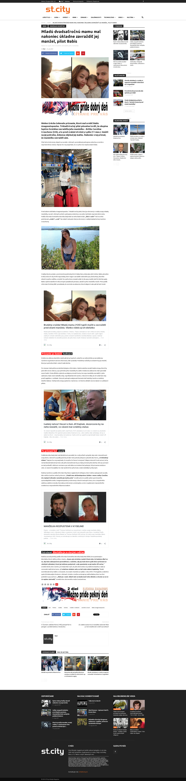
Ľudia (56, 17)
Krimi (74, 17)
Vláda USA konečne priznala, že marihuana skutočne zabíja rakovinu (120, 713)
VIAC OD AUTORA (62, 652)
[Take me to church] (82, 703)
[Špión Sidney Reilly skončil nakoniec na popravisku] (120, 35)
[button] (142, 17)
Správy (65, 17)
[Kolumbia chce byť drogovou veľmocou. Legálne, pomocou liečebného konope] (82, 722)
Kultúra (130, 17)
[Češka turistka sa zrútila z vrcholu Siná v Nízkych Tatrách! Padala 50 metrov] (137, 130)
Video (120, 17)
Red (44, 49)
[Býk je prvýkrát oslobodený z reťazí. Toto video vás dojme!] (137, 723)
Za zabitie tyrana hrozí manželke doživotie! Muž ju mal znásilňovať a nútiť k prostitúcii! (94, 626)
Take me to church (94, 701)
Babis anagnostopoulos (98, 607)
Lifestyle (46, 17)
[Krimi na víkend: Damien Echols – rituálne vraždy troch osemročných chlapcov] (120, 723)
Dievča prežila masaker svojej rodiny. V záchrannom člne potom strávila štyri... (62, 724)
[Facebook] (143, 1)
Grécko (66, 607)
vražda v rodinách (74, 607)
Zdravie (84, 17)
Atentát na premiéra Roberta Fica (50, 672)
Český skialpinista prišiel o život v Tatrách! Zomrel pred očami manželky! (134, 102)
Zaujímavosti (96, 17)
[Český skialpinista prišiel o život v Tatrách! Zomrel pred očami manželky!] (118, 102)
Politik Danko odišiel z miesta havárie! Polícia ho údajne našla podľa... (137, 156)
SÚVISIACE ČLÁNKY (48, 652)
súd (49, 607)
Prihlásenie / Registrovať (93, 1)
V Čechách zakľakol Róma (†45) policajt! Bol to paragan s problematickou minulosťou (56, 626)
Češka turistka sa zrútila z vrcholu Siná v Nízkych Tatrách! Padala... (137, 138)
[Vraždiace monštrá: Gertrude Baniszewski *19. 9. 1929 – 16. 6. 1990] (137, 705)
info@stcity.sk (83, 772)
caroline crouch (85, 607)
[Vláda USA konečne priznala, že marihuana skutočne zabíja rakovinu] (120, 705)
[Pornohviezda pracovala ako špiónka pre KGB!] (118, 93)
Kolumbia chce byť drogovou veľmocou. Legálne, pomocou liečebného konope (98, 721)
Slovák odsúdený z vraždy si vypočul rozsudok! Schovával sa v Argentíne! (134, 82)
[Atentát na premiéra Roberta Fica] (51, 663)
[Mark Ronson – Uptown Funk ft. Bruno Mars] (82, 712)
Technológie (109, 17)
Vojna (115, 152)
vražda (60, 607)
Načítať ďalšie (128, 111)
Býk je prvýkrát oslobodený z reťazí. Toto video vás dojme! (137, 731)
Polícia (54, 607)
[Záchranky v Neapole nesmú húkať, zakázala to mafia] (137, 55)
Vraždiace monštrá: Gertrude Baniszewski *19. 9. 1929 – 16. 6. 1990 (137, 713)
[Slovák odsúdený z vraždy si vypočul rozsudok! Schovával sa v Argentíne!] (98, 663)
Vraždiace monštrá (57, 26)
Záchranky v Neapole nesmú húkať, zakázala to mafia (137, 63)
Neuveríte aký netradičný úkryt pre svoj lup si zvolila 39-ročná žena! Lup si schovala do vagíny (74, 674)
